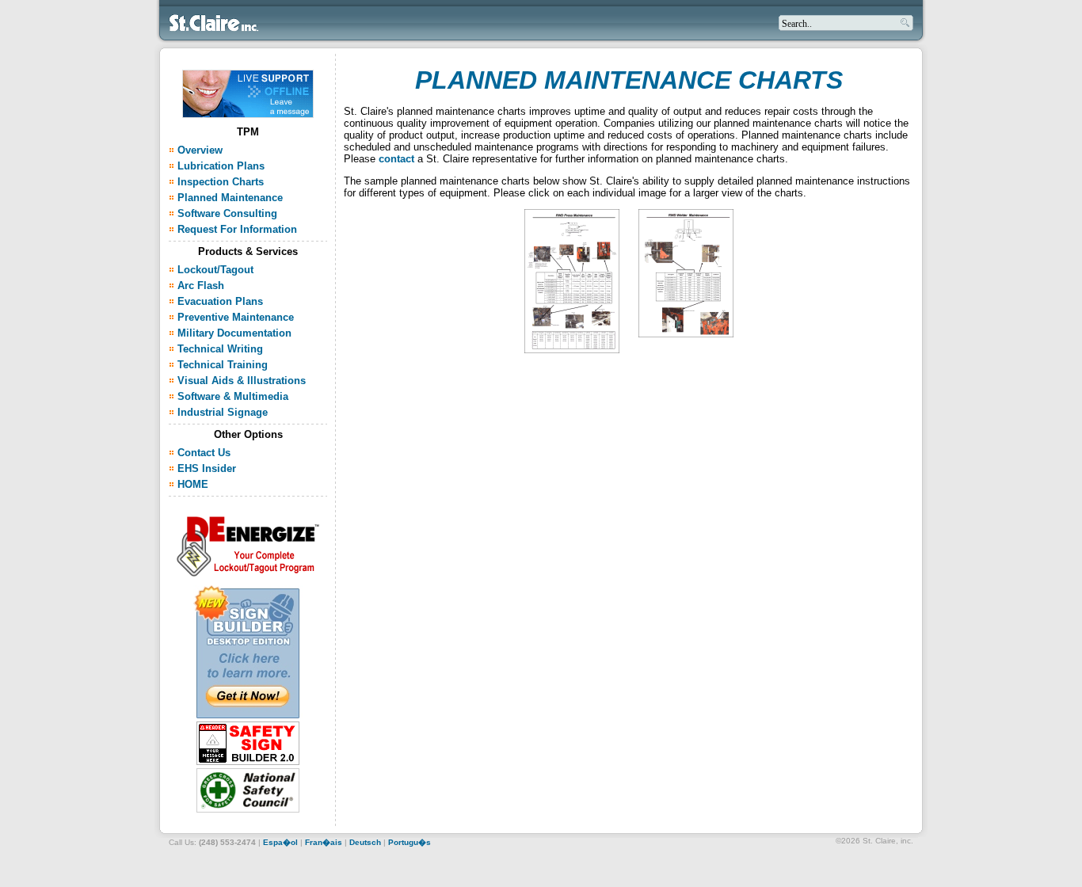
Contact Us (203, 453)
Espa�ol (280, 842)
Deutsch (365, 842)
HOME (192, 484)
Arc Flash (202, 285)
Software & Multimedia (232, 396)
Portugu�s (409, 842)
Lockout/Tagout (215, 270)
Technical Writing (220, 349)
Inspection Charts (220, 182)
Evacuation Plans (220, 301)
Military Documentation (234, 333)
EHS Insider (206, 468)
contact (396, 159)
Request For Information (237, 229)
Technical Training (222, 365)
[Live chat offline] (248, 113)
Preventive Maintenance (235, 317)
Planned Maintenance (230, 198)
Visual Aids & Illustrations (241, 380)
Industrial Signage (222, 412)
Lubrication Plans (221, 166)
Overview (200, 150)
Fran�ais (323, 842)
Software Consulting (227, 213)
